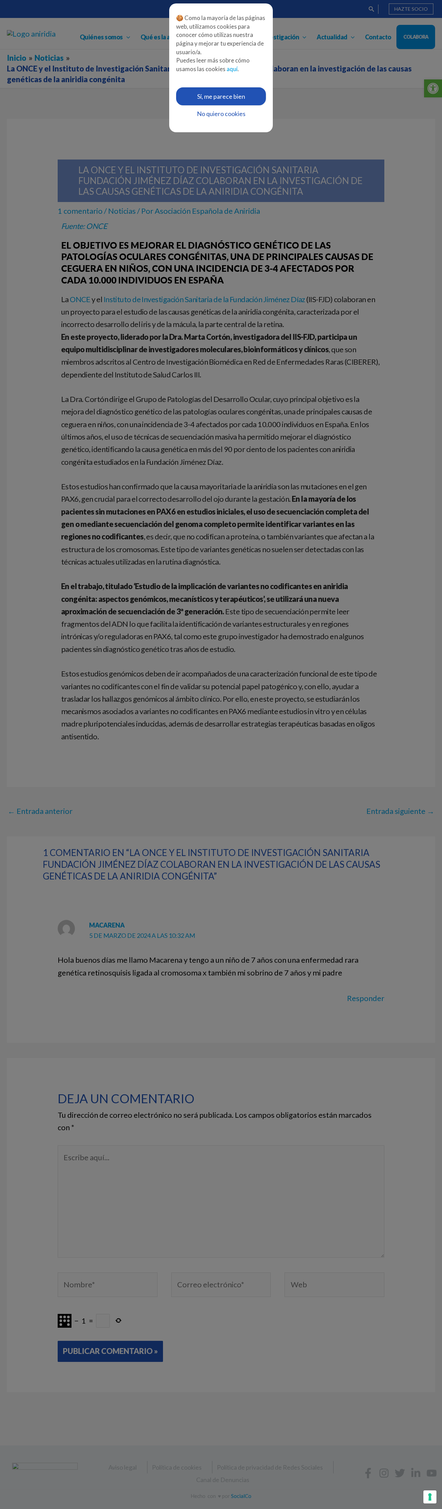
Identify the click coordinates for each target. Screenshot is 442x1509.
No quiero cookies (221, 113)
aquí (232, 69)
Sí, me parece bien (221, 96)
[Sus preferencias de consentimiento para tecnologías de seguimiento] (429, 1496)
